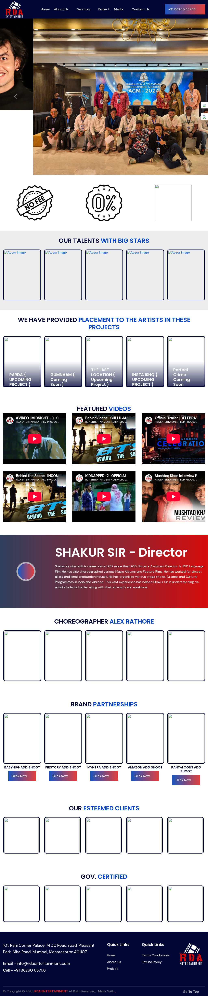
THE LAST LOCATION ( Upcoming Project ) (62, 307)
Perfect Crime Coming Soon (140, 307)
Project (103, 9)
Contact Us (141, 9)
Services (83, 9)
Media (118, 9)
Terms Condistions (156, 885)
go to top (191, 921)
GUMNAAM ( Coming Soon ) (21, 309)
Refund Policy (152, 892)
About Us (61, 9)
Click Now (19, 706)
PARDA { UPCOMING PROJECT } (184, 309)
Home (45, 9)
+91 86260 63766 (182, 9)
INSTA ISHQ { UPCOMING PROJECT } (104, 309)
